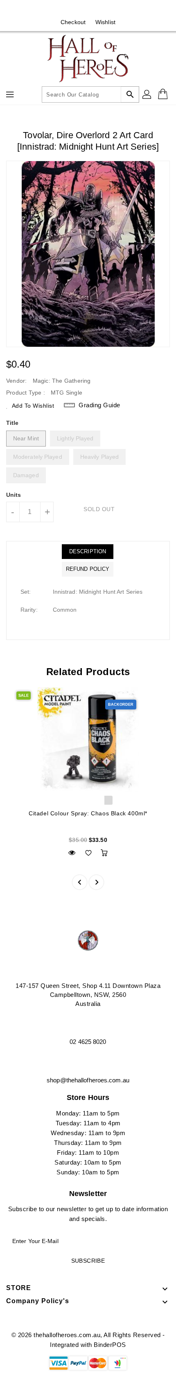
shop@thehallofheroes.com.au (88, 1080)
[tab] (87, 551)
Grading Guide (99, 405)
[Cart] (164, 94)
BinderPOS (110, 1344)
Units (13, 495)
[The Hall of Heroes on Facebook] (80, 9)
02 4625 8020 (88, 1041)
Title (12, 423)
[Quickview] (72, 853)
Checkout (73, 22)
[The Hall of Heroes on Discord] (96, 9)
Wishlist (105, 22)
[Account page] (147, 94)
